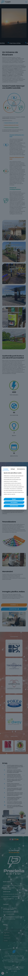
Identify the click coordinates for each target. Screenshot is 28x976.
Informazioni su (21, 469)
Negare (14, 499)
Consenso (5, 469)
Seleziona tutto (14, 505)
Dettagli (13, 469)
